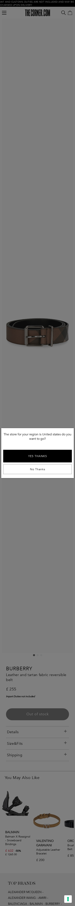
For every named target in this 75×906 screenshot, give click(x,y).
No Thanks (37, 469)
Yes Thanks (37, 456)
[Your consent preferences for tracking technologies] (68, 899)
